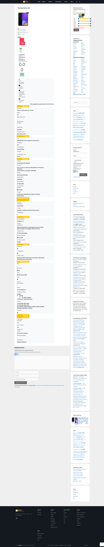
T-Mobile (81, 134)
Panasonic (75, 81)
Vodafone (75, 89)
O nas (49, 545)
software (75, 134)
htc (85, 117)
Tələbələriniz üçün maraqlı (79, 247)
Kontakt (52, 545)
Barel (74, 61)
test (78, 137)
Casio (82, 63)
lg (73, 121)
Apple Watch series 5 (86, 422)
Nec (82, 78)
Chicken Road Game (78, 242)
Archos (82, 60)
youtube (80, 140)
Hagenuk (75, 71)
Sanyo (82, 83)
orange (83, 123)
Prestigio (75, 83)
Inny (81, 16)
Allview (83, 58)
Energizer (83, 66)
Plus (64, 518)
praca (79, 125)
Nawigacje (53, 520)
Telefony (52, 514)
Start (39, 1)
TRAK (74, 88)
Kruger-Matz (84, 74)
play (74, 125)
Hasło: (74, 155)
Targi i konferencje (80, 516)
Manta (74, 77)
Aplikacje (39, 537)
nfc (77, 123)
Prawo (78, 520)
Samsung (83, 52)
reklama (75, 129)
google (83, 117)
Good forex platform (78, 259)
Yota (82, 92)
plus (77, 125)
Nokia (82, 51)
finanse (74, 117)
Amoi (74, 60)
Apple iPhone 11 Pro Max (79, 422)
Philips (74, 52)
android (81, 113)
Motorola (75, 51)
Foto (38, 539)
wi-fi (80, 137)
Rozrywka (75, 191)
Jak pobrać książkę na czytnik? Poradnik (79, 385)
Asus (74, 45)
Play (64, 514)
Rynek (65, 1)
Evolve (74, 68)
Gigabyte (83, 68)
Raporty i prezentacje (81, 512)
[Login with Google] (18, 354)
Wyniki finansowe (80, 514)
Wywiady (78, 518)
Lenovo (83, 48)
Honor (74, 46)
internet (80, 119)
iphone (85, 119)
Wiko (82, 91)
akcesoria (75, 113)
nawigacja (75, 123)
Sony (74, 54)
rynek (83, 130)
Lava (82, 75)
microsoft (77, 121)
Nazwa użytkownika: (76, 150)
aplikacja (75, 115)
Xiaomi (82, 54)
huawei (75, 119)
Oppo (82, 80)
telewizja (75, 137)
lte (74, 121)
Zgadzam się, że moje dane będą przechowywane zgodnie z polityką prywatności (77, 168)
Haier (82, 71)
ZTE (74, 55)
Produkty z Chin (54, 527)
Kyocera (75, 75)
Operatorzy (58, 1)
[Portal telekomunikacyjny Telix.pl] (20, 510)
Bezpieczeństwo (41, 533)
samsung (76, 132)
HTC (82, 46)
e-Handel (78, 523)
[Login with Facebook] (16, 354)
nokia (79, 123)
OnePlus (75, 80)
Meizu (82, 77)
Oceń (22, 74)
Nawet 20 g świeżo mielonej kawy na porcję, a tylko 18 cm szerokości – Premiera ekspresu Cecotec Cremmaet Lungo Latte (80, 335)
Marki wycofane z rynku (80, 94)
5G (64, 520)
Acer (74, 58)
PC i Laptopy (53, 523)
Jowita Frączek (76, 394)
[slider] (78, 18)
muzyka (80, 121)
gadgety (79, 117)
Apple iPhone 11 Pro (81, 422)
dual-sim (82, 115)
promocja (76, 127)
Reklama (78, 525)
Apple (82, 43)
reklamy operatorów (78, 475)
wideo (82, 137)
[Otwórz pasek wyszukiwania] (79, 1)
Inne (72, 1)
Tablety (52, 516)
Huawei (75, 48)
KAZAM (75, 74)
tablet (74, 136)
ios (83, 119)
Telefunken (76, 86)
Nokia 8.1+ (74, 422)
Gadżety (52, 525)
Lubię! (22, 43)
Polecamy (39, 514)
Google (83, 45)
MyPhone (75, 78)
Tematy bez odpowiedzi (79, 206)
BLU (74, 63)
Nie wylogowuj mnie (77, 161)
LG (74, 49)
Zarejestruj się (76, 177)
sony (78, 134)
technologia (79, 136)
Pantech (83, 81)
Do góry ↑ (86, 545)
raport (82, 127)
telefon (84, 136)
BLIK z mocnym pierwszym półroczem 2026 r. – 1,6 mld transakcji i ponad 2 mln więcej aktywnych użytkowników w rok (80, 350)
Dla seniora (53, 518)
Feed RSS (69, 545)
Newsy (43, 1)
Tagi (65, 545)
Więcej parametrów (79, 27)
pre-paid (83, 125)
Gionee (75, 69)
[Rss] (17, 518)
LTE (64, 523)
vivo (82, 89)
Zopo (74, 92)
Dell (82, 65)
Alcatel (75, 43)
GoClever (83, 69)
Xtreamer (75, 91)
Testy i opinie (53, 512)
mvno (83, 121)
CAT (74, 65)
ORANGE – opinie (77, 481)
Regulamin (61, 545)
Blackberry (83, 61)
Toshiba (83, 88)
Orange (65, 512)
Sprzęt (50, 1)
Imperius (75, 72)
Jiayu (82, 72)
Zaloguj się (83, 174)
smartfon (82, 132)
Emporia (75, 66)
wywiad (74, 139)
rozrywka (78, 449)
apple (79, 115)
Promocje (39, 512)
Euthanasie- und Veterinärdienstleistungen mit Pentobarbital (79, 235)
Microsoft (83, 49)
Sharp (74, 85)
